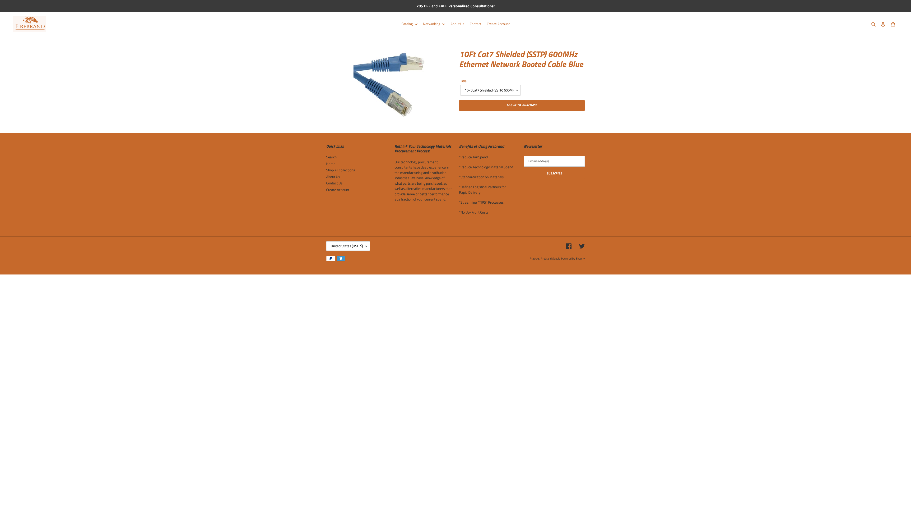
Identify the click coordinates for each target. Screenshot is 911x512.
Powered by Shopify (573, 258)
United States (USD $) (347, 246)
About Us (333, 176)
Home (330, 163)
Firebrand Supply (550, 258)
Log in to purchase (522, 105)
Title (463, 81)
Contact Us (334, 183)
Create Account (337, 189)
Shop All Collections (340, 170)
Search (331, 157)
